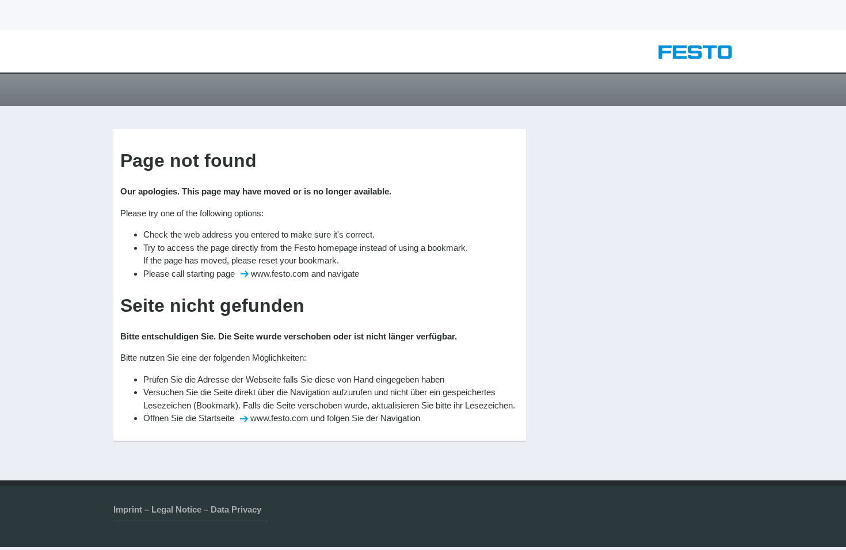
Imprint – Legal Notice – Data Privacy (187, 509)
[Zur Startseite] (695, 55)
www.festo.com (280, 273)
